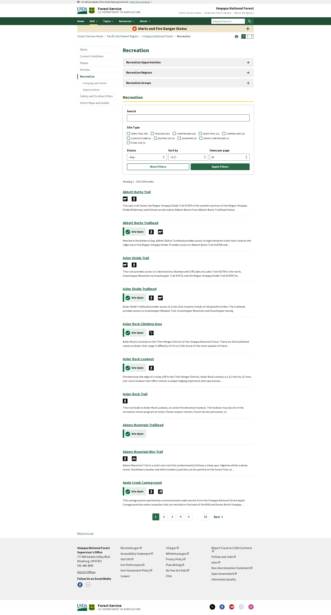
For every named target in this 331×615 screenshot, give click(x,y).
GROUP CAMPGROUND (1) (216, 138)
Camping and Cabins (95, 83)
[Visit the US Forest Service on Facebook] (222, 607)
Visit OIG (126, 559)
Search (131, 111)
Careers (125, 576)
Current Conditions (91, 56)
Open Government (222, 574)
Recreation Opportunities (143, 62)
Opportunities (91, 89)
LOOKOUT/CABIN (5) (141, 138)
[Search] (249, 21)
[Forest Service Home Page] (92, 10)
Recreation (87, 76)
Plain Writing (174, 565)
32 (205, 517)
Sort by (173, 150)
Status (131, 150)
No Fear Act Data (176, 570)
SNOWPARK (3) (189, 138)
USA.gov (171, 548)
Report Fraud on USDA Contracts (231, 548)
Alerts (83, 49)
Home (80, 21)
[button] (236, 36)
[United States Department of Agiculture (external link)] (83, 10)
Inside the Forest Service (217, 13)
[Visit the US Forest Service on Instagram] (251, 607)
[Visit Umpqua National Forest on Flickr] (88, 585)
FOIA (169, 576)
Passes (84, 63)
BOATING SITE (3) (166, 138)
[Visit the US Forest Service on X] (212, 607)
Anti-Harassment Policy (135, 570)
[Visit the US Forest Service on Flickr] (241, 607)
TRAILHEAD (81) (162, 133)
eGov (214, 562)
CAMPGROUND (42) (186, 133)
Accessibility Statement (135, 554)
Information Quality (223, 579)
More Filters (158, 167)
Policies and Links (222, 557)
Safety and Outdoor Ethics (96, 96)
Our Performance (131, 565)
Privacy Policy (174, 559)
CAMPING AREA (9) (235, 133)
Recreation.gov (130, 548)
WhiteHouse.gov (176, 554)
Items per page (219, 150)
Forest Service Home (190, 13)
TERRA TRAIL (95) (139, 133)
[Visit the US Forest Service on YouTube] (231, 607)
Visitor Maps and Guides (94, 103)
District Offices (86, 572)
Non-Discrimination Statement (230, 568)
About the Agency (244, 13)
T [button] (243, 36)
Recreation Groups (138, 83)
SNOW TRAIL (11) (211, 133)
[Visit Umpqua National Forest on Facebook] (80, 585)
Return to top (85, 533)
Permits (85, 70)
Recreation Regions (139, 72)
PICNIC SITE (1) (138, 142)
